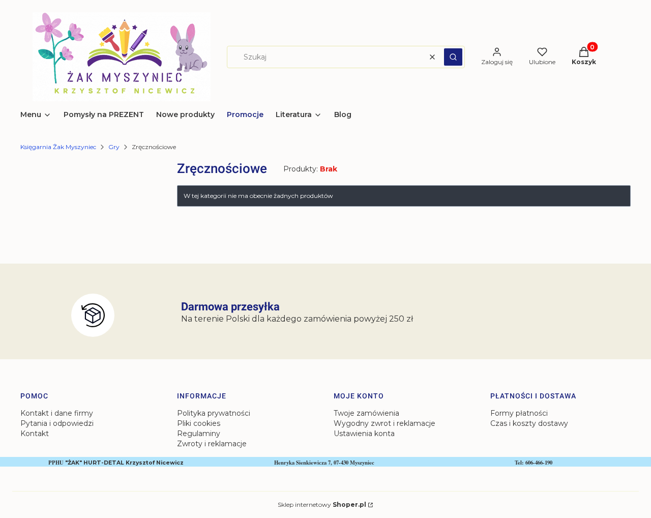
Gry (114, 147)
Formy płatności (519, 413)
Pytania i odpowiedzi (57, 423)
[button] (453, 57)
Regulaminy (198, 433)
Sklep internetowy (322, 504)
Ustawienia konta (364, 433)
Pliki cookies (198, 423)
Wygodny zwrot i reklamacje (384, 423)
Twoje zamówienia (366, 413)
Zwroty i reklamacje (212, 443)
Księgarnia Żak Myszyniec (58, 147)
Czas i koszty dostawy (529, 423)
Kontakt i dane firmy (56, 413)
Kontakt (34, 433)
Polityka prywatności (213, 413)
